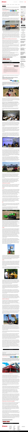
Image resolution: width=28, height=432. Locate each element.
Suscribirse (23, 25)
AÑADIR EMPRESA (23, 426)
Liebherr (18, 12)
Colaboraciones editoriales (19, 429)
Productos (13, 4)
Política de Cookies (19, 428)
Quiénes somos (14, 429)
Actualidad (8, 4)
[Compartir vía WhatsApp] (16, 10)
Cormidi (8, 102)
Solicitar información (4, 421)
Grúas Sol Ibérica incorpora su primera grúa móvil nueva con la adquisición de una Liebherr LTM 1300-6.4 (23, 49)
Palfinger (12, 102)
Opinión (10, 4)
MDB (10, 102)
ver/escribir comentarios (11, 349)
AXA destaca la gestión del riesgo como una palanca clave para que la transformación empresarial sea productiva (23, 53)
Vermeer (14, 102)
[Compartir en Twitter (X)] (13, 10)
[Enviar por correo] (10, 10)
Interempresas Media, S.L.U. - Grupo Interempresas (14, 431)
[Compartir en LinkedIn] (14, 10)
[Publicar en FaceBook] (12, 10)
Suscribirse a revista (10, 428)
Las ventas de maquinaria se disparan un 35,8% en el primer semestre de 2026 (23, 45)
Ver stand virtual (8, 421)
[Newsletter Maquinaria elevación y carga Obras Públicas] (23, 19)
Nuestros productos (14, 428)
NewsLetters (10, 427)
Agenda (19, 4)
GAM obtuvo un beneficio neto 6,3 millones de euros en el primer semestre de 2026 (23, 42)
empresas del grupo (14, 70)
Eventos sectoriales (22, 67)
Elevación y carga (4, 4)
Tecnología (16, 4)
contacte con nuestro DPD (11, 71)
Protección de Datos (19, 427)
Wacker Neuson (16, 102)
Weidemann (3, 103)
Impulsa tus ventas (22, 65)
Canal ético (14, 427)
